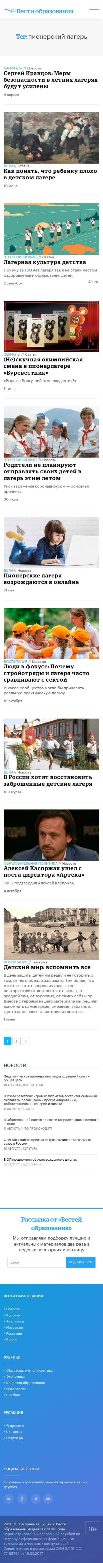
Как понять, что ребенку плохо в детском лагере (51, 174)
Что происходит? (21, 256)
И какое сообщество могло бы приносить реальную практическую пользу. (44, 690)
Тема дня (39, 961)
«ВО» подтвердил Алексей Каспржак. (39, 882)
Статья (23, 165)
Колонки (13, 1314)
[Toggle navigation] (95, 10)
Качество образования (25, 1382)
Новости (13, 1308)
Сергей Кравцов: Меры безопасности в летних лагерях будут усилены (51, 79)
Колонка (39, 661)
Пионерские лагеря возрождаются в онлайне (41, 578)
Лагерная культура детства (45, 262)
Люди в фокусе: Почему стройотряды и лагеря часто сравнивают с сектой (47, 673)
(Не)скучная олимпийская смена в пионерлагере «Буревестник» (43, 366)
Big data (13, 1394)
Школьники (32, 1164)
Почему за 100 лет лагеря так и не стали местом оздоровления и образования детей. (50, 272)
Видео (11, 1339)
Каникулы (13, 67)
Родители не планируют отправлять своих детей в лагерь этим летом (43, 471)
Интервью (14, 1327)
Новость (34, 67)
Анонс (28, 1108)
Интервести (16, 1388)
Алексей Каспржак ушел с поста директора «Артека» (44, 871)
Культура (30, 1148)
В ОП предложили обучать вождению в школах (40, 1158)
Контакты (14, 1431)
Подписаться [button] (80, 1262)
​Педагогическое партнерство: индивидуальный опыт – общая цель (47, 1077)
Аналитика (15, 1320)
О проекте (15, 1425)
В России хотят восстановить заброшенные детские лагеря (48, 780)
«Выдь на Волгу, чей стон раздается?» (40, 380)
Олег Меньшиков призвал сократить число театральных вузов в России (47, 1141)
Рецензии (14, 1333)
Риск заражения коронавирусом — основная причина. (46, 488)
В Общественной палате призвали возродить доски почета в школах (51, 1121)
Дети (8, 165)
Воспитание (15, 661)
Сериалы (12, 354)
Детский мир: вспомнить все (47, 967)
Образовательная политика (31, 863)
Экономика (15, 1376)
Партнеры (15, 1437)
